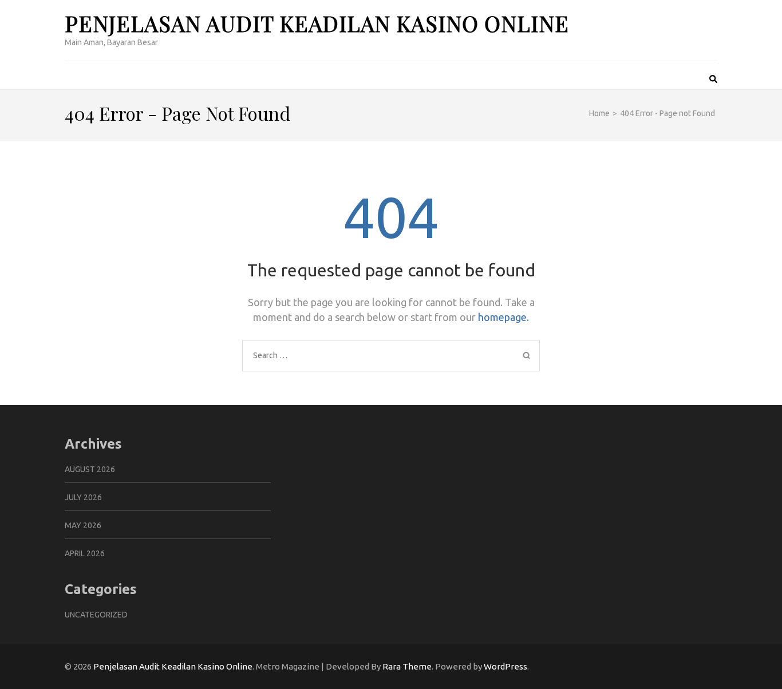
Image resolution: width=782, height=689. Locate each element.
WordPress (505, 666)
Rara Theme (407, 666)
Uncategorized (96, 614)
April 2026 (85, 553)
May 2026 (83, 525)
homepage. (503, 317)
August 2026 (90, 469)
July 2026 (83, 497)
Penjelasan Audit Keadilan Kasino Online (317, 23)
